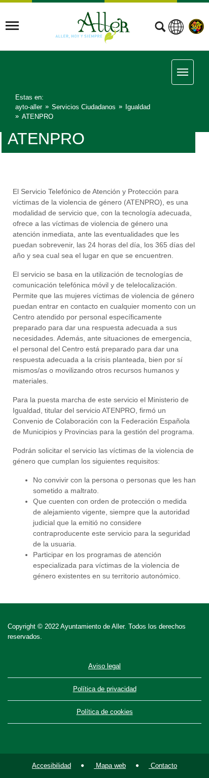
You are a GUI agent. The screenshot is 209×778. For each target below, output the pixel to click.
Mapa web (110, 765)
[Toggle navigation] (12, 26)
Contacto (163, 765)
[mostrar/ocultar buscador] (160, 28)
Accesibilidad (51, 765)
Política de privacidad (104, 689)
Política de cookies (105, 712)
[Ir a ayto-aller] (92, 26)
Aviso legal (104, 666)
